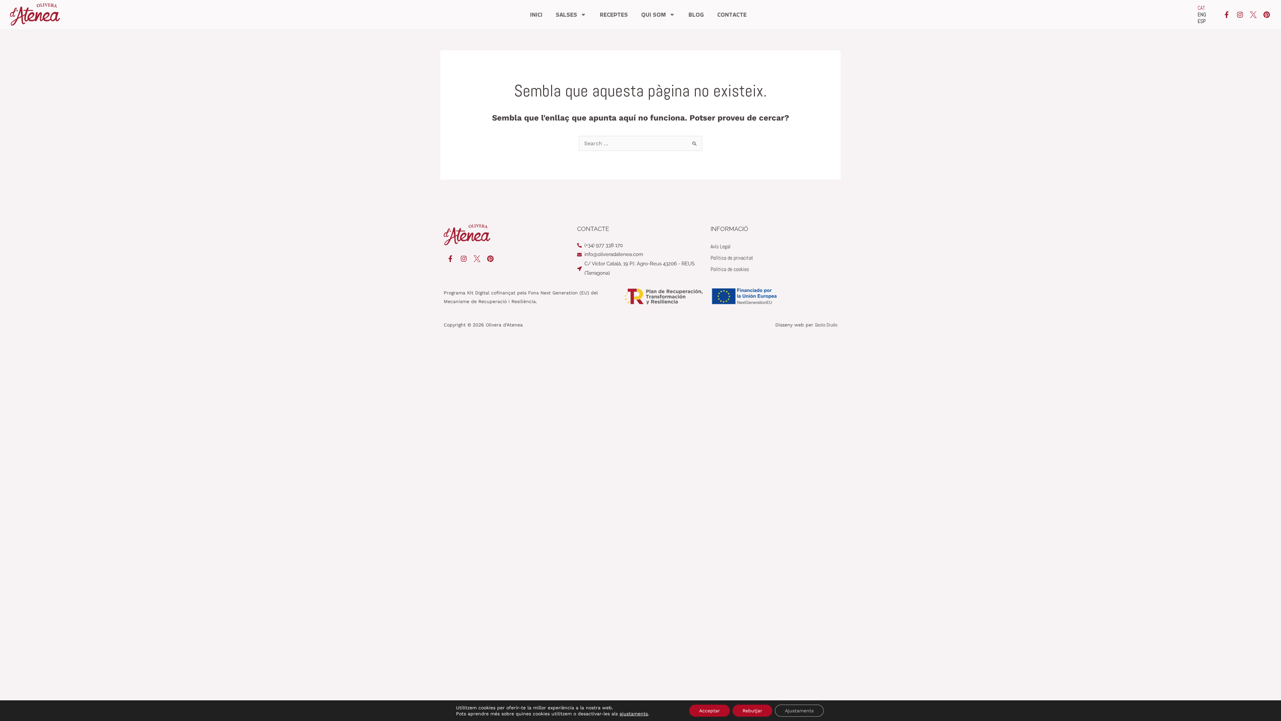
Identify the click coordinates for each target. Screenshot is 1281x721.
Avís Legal (721, 246)
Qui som (653, 15)
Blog (696, 15)
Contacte (732, 15)
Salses (566, 15)
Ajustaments (799, 710)
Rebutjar (752, 710)
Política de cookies (730, 269)
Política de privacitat (732, 257)
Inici (536, 15)
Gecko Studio (826, 325)
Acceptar (709, 710)
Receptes (614, 15)
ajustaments (633, 713)
